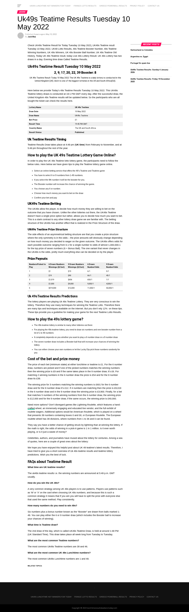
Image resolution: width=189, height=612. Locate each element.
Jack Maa (32, 37)
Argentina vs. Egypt (139, 57)
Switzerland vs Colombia (141, 50)
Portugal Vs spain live (140, 63)
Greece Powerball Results (113, 6)
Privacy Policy (137, 6)
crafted (31, 408)
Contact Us (153, 6)
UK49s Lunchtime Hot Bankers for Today (50, 6)
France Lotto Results (85, 6)
